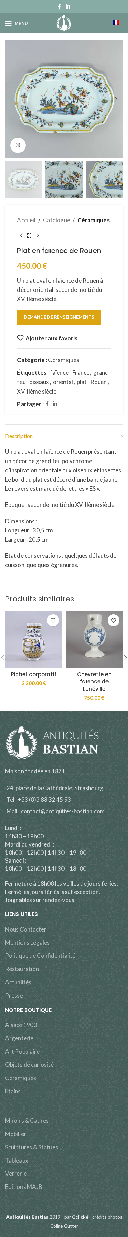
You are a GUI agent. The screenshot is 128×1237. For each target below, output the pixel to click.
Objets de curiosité (29, 1064)
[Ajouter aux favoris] (53, 620)
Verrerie (16, 1173)
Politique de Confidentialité (40, 955)
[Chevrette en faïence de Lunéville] (94, 639)
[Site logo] (64, 22)
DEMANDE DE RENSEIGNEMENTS (59, 317)
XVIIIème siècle (36, 391)
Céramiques (93, 220)
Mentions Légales (27, 942)
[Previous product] (21, 235)
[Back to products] (29, 235)
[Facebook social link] (59, 6)
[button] (12, 99)
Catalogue (56, 220)
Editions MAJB (23, 1186)
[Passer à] (118, 23)
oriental (63, 381)
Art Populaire (22, 1051)
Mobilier (15, 1133)
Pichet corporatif (33, 674)
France (80, 372)
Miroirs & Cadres (27, 1120)
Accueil (26, 220)
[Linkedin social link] (68, 6)
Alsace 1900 (21, 1024)
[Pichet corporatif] (33, 639)
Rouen (98, 381)
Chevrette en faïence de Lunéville (94, 682)
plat (82, 381)
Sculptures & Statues (31, 1147)
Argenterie (19, 1038)
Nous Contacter (25, 929)
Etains (13, 1091)
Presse (14, 995)
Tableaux (16, 1160)
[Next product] (37, 235)
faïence (59, 372)
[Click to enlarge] (18, 145)
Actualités (18, 982)
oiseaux (39, 381)
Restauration (22, 968)
